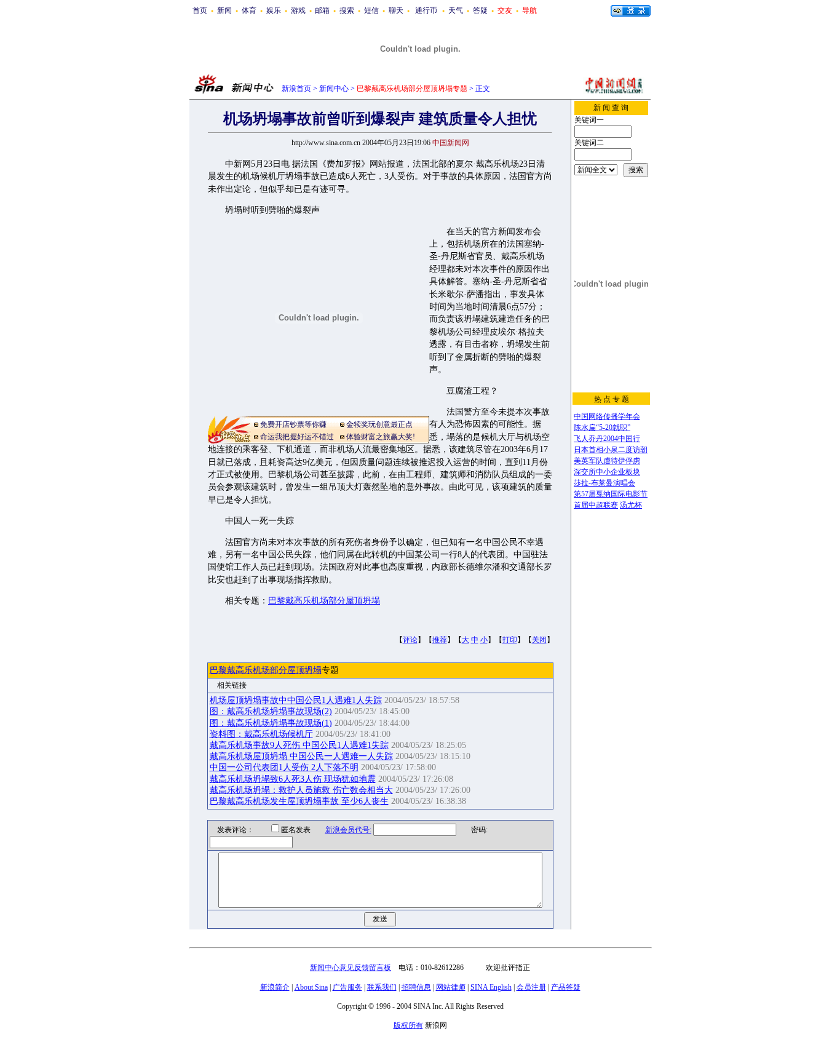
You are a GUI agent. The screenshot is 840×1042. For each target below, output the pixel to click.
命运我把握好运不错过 (297, 436)
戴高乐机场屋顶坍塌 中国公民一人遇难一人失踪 (301, 756)
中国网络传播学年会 (607, 416)
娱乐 (273, 10)
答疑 (480, 10)
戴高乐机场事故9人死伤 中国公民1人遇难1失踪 (299, 745)
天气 (455, 10)
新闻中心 (334, 88)
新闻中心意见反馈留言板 (350, 967)
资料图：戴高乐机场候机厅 (261, 734)
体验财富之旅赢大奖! (380, 436)
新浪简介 (275, 987)
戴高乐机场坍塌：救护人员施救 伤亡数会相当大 (301, 790)
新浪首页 (296, 88)
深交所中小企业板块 (607, 471)
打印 (509, 639)
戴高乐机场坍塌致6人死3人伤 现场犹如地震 (293, 779)
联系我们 (382, 987)
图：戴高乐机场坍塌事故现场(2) (271, 711)
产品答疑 (565, 987)
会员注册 (531, 987)
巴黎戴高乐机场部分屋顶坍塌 (324, 600)
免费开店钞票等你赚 (293, 424)
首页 (199, 10)
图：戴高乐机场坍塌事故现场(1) (271, 723)
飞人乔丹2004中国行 (607, 438)
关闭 (539, 639)
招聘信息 (416, 987)
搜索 (346, 10)
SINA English (491, 987)
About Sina (311, 987)
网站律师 (451, 987)
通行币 (426, 10)
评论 (410, 639)
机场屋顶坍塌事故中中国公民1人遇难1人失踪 (296, 700)
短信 (371, 10)
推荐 (439, 639)
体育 (249, 10)
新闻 (224, 10)
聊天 (396, 10)
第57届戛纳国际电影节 (611, 494)
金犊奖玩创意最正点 (379, 424)
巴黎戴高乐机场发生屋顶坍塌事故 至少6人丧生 (299, 801)
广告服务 (347, 987)
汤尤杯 (631, 505)
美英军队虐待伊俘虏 (607, 460)
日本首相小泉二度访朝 (611, 449)
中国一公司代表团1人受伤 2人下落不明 (284, 767)
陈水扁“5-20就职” (602, 427)
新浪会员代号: (348, 829)
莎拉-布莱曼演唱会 (604, 483)
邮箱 (322, 10)
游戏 (298, 10)
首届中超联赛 (596, 505)
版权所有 (408, 1025)
